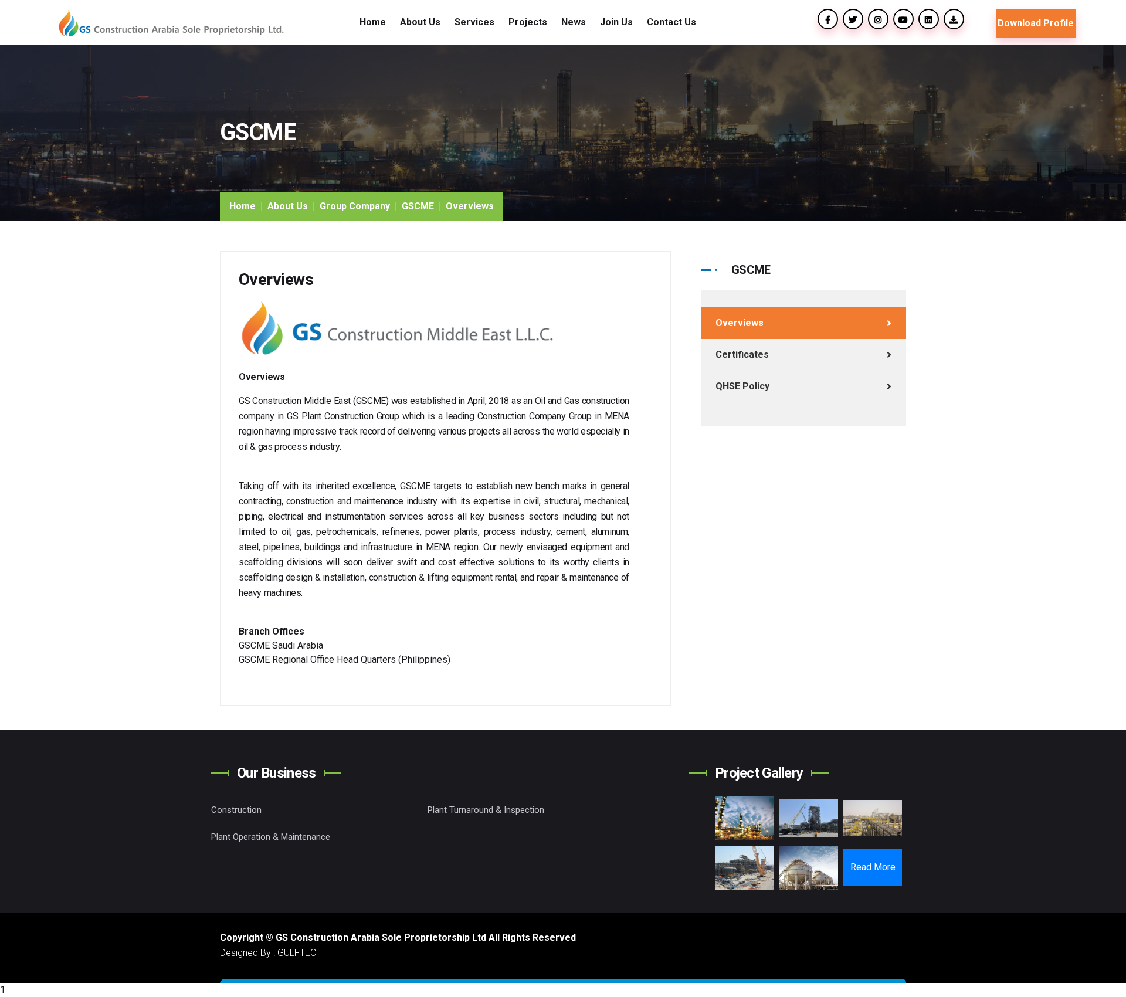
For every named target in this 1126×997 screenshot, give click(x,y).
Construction (236, 810)
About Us (287, 206)
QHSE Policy (742, 386)
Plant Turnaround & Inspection (486, 810)
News (573, 22)
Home (372, 22)
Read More (873, 867)
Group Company (355, 206)
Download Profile (1036, 23)
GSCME (418, 206)
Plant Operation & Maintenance (270, 837)
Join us (616, 22)
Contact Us (671, 22)
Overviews (739, 322)
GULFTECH (299, 952)
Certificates (742, 354)
